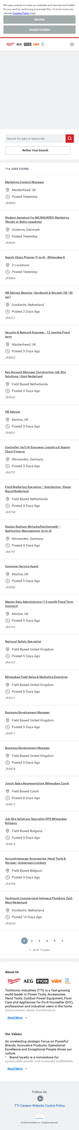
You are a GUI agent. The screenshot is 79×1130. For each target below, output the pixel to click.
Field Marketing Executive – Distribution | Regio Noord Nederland (38, 489)
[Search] (70, 138)
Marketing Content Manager (24, 182)
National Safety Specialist (23, 641)
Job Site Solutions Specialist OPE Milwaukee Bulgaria (36, 821)
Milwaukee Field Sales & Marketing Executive (36, 677)
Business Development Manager (27, 712)
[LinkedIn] (40, 1098)
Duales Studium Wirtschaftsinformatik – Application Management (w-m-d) (32, 528)
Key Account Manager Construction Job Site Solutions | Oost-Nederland (35, 374)
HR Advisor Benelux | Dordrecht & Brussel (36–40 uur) (39, 295)
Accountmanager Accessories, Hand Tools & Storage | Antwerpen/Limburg (35, 860)
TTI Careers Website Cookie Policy (39, 1106)
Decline (40, 19)
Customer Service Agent (21, 566)
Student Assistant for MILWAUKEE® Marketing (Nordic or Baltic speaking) (37, 219)
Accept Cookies (39, 29)
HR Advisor (12, 411)
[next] (62, 940)
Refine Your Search (35, 150)
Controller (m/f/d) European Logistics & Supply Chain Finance (37, 449)
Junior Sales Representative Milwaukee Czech (37, 783)
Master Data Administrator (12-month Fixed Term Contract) (39, 604)
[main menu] (72, 44)
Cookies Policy (21, 13)
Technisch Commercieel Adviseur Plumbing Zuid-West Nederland (39, 900)
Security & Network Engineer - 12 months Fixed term (37, 334)
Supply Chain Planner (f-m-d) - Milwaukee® (35, 257)
